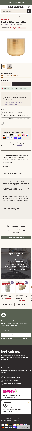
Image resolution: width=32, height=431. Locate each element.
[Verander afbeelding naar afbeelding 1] (3, 66)
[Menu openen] (2, 7)
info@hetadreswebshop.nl (12, 377)
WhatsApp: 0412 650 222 (11, 380)
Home (3, 16)
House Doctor (9, 24)
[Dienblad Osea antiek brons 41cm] (22, 286)
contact (19, 145)
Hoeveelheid (5, 80)
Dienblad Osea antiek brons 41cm (22, 297)
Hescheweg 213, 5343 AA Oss (13, 383)
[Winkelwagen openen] (29, 7)
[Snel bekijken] (12, 282)
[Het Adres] (16, 7)
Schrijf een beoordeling (16, 237)
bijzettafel (8, 196)
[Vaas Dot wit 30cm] (8, 286)
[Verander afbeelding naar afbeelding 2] (9, 66)
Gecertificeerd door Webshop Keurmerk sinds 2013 (14, 103)
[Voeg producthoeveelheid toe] (9, 84)
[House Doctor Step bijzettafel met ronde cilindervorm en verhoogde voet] (16, 47)
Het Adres (14, 419)
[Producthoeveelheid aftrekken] (3, 84)
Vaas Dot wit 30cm (7, 297)
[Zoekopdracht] (29, 11)
